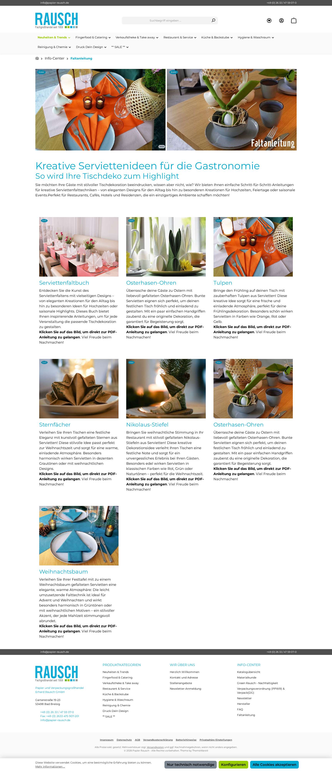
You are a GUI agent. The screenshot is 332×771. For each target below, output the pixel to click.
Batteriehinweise (186, 739)
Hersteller (243, 704)
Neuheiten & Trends (116, 672)
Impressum (107, 739)
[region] (166, 109)
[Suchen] (213, 20)
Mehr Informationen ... (50, 766)
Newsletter (244, 698)
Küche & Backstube (116, 694)
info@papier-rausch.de (54, 2)
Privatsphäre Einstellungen (216, 739)
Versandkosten (155, 747)
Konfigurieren (233, 765)
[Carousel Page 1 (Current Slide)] (161, 147)
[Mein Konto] (281, 21)
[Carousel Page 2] (170, 147)
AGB (137, 739)
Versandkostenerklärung (158, 739)
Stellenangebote (181, 683)
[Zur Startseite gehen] (56, 20)
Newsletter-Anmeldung (185, 688)
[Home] (37, 58)
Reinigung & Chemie (116, 705)
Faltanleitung (246, 715)
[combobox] (165, 20)
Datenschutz (124, 739)
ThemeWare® (200, 750)
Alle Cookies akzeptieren (274, 765)
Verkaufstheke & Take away (121, 683)
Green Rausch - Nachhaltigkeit (257, 683)
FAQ (240, 709)
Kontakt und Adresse (184, 677)
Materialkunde (246, 677)
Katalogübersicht (248, 672)
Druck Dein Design (115, 711)
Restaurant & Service (116, 688)
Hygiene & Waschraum (118, 700)
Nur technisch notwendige (190, 765)
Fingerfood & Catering (118, 677)
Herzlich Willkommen (184, 672)
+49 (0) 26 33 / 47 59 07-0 (282, 2)
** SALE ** (109, 716)
